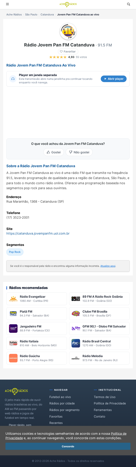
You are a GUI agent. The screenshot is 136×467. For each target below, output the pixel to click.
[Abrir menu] (7, 4)
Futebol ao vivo (60, 397)
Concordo (68, 446)
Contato (99, 416)
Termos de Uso (104, 397)
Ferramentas (103, 410)
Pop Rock (15, 251)
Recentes (56, 423)
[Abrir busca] (128, 4)
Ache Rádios (14, 14)
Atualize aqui (107, 265)
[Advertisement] (33, 112)
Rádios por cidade (62, 403)
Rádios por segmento (64, 410)
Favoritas (56, 416)
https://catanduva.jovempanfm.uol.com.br (38, 233)
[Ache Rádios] (68, 4)
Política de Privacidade (110, 403)
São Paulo (31, 14)
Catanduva (47, 14)
